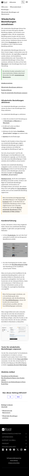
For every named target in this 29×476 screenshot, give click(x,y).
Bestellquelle (19, 172)
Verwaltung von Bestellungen (9, 376)
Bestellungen (5, 9)
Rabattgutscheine (6, 178)
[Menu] (27, 2)
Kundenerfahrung (6, 90)
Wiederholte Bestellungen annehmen (9, 417)
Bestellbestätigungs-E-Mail (19, 264)
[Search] (22, 2)
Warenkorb (4, 64)
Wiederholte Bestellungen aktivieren (11, 87)
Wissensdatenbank (15, 7)
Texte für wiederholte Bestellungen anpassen (14, 92)
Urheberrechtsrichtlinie (13, 463)
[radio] (10, 396)
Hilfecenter (4, 7)
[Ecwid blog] (3, 449)
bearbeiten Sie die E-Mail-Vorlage (17, 364)
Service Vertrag (14, 460)
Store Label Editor (22, 359)
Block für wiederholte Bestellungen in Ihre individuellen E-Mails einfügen (12, 209)
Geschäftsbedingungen (12, 300)
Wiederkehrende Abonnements (7, 411)
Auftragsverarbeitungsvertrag (14, 458)
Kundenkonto (13, 42)
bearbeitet (6, 201)
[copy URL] (11, 102)
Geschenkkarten (22, 188)
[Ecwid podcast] (7, 449)
